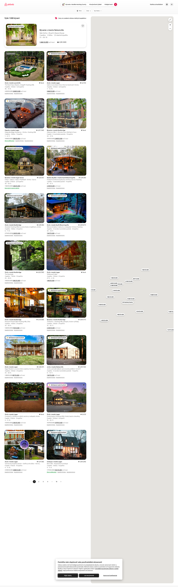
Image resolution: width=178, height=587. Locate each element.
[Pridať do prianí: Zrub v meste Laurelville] (41, 53)
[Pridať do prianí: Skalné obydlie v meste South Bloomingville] (83, 148)
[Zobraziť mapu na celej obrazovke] (170, 19)
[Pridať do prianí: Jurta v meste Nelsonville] (83, 337)
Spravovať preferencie (110, 575)
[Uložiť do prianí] (83, 26)
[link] (30, 481)
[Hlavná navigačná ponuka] (172, 4)
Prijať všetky (68, 575)
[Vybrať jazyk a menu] (167, 4)
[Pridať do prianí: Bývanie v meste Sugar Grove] (41, 148)
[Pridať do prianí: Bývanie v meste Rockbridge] (83, 100)
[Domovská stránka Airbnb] (9, 4)
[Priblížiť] (170, 25)
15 (56, 481)
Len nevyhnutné (89, 575)
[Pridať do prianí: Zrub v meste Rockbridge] (41, 195)
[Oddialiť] (170, 28)
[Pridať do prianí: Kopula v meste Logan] (41, 100)
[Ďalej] (60, 481)
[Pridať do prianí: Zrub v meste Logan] (83, 53)
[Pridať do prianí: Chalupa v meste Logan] (83, 432)
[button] (44, 42)
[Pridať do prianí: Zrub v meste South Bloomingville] (83, 195)
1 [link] (34, 481)
